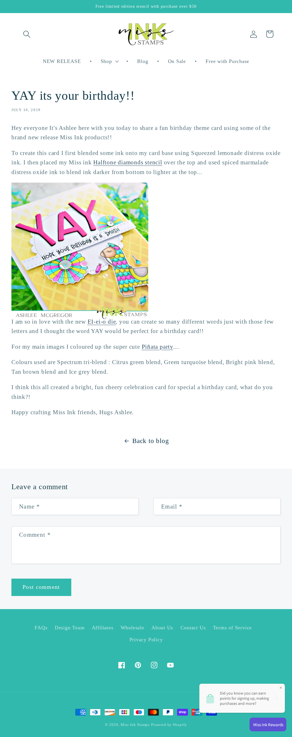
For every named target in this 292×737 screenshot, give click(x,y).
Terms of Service (232, 627)
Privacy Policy (146, 639)
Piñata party (157, 346)
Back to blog (150, 440)
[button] (27, 34)
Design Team (70, 627)
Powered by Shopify (169, 724)
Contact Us (193, 627)
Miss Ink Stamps (135, 724)
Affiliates (102, 627)
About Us (162, 627)
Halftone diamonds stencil (127, 162)
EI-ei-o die (102, 321)
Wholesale (132, 627)
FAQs (41, 627)
